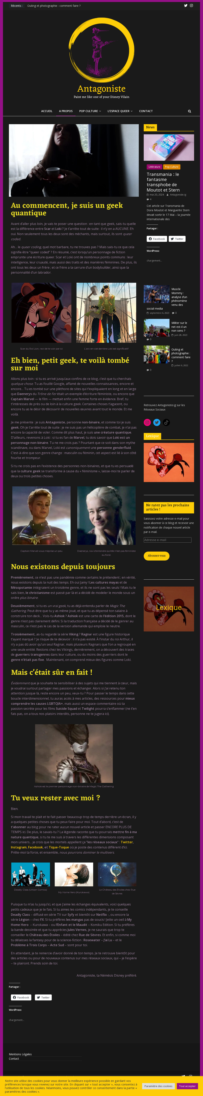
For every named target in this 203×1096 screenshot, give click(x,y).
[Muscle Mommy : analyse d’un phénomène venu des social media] (156, 287)
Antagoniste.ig (178, 194)
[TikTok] (166, 422)
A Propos (66, 111)
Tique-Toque (59, 847)
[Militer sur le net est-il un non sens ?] (156, 321)
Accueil (46, 111)
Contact (146, 111)
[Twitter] (156, 422)
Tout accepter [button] (187, 1086)
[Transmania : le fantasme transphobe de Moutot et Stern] (169, 136)
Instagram (19, 847)
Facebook (35, 847)
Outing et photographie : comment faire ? (53, 6)
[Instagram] (147, 422)
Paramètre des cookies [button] (158, 1086)
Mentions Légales (20, 1054)
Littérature (154, 166)
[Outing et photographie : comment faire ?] (156, 348)
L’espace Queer (118, 111)
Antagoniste (101, 89)
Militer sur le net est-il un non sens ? (179, 326)
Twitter (127, 842)
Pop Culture (88, 111)
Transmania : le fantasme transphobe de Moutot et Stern (163, 182)
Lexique (169, 607)
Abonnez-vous (157, 555)
